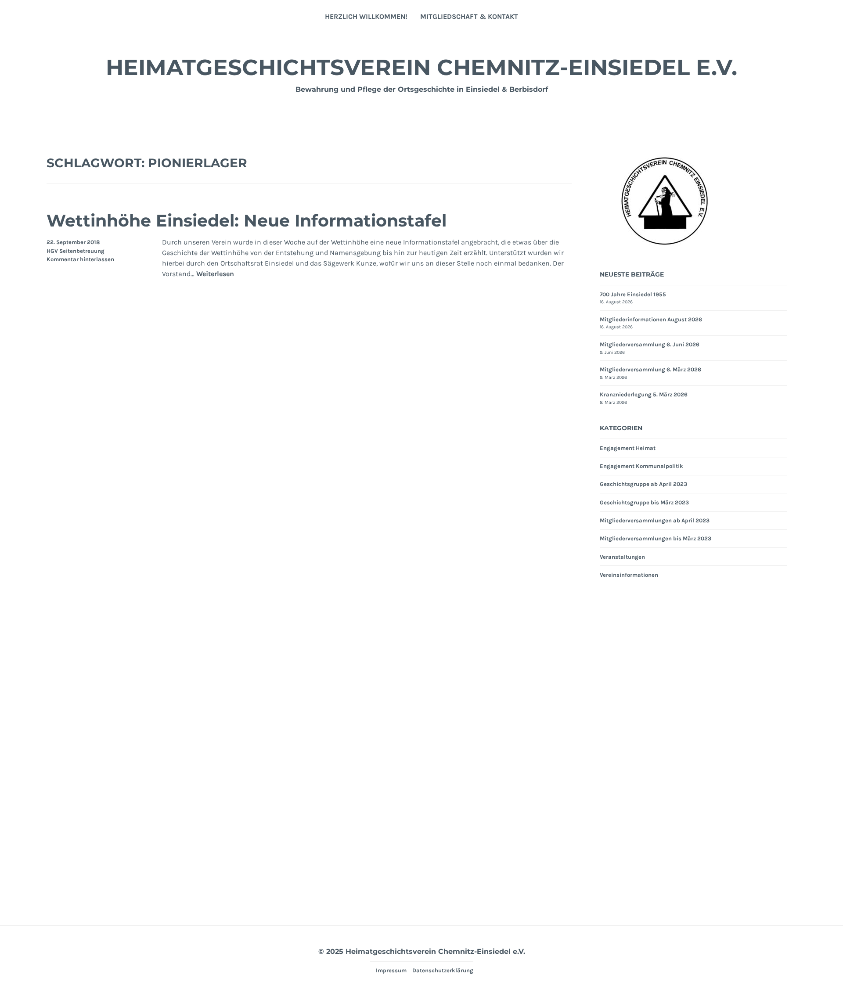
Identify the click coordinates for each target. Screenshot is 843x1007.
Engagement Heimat (628, 448)
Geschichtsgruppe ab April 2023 (643, 484)
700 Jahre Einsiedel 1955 (633, 294)
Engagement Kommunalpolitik (641, 466)
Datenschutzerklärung (442, 970)
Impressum (391, 970)
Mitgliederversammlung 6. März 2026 (650, 369)
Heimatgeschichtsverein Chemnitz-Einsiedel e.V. (421, 67)
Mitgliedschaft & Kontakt (469, 16)
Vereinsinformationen (629, 575)
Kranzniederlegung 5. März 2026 (644, 394)
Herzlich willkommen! (366, 16)
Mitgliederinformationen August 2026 (651, 319)
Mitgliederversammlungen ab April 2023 (655, 520)
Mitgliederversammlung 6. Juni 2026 (649, 344)
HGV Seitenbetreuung (75, 251)
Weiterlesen (215, 274)
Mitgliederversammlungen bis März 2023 (655, 538)
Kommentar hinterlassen (80, 259)
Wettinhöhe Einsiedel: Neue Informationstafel (247, 220)
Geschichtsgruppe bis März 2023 (644, 502)
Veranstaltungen (622, 557)
